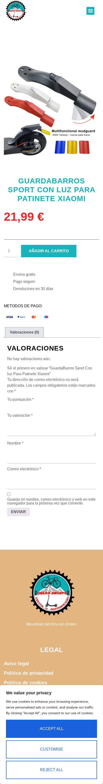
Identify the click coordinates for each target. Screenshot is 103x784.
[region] (51, 734)
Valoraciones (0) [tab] (24, 332)
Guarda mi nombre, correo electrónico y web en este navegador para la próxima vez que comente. (51, 501)
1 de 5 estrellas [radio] (10, 405)
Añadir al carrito (49, 251)
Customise (51, 749)
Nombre (15, 443)
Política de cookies (25, 682)
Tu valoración (20, 415)
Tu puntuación (20, 399)
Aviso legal (16, 663)
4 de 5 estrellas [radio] (30, 405)
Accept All (51, 729)
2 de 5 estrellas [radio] (17, 405)
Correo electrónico (24, 469)
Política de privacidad (28, 673)
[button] (90, 11)
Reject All (51, 770)
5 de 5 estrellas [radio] (37, 405)
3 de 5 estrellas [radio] (23, 405)
